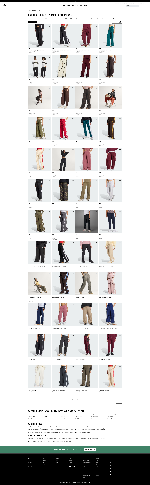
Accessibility (89, 482)
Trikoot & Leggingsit (32, 416)
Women (68, 5)
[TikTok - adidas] (115, 471)
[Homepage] (4, 5)
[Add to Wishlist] (49, 26)
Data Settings (66, 482)
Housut (45, 414)
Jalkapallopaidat (78, 416)
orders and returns (125, 3)
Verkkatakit (77, 418)
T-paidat (61, 414)
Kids (73, 5)
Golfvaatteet (93, 418)
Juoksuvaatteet (110, 416)
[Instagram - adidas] (115, 462)
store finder (117, 3)
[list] (75, 18)
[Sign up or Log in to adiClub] (140, 5)
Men (64, 5)
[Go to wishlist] (143, 5)
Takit (45, 418)
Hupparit (46, 416)
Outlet (85, 5)
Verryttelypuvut (31, 418)
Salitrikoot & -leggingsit (112, 414)
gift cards (130, 3)
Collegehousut (94, 414)
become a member (136, 3)
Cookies (71, 482)
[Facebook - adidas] (115, 458)
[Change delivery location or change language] (146, 3)
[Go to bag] (146, 5)
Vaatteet (29, 414)
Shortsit (77, 414)
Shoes (76, 5)
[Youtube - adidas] (115, 474)
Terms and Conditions (83, 482)
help (120, 3)
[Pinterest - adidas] (115, 468)
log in (144, 3)
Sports (81, 5)
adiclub (141, 3)
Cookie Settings (61, 482)
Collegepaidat (62, 418)
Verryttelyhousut (94, 416)
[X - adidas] (115, 465)
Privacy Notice (75, 482)
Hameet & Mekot (110, 418)
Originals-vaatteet (63, 416)
